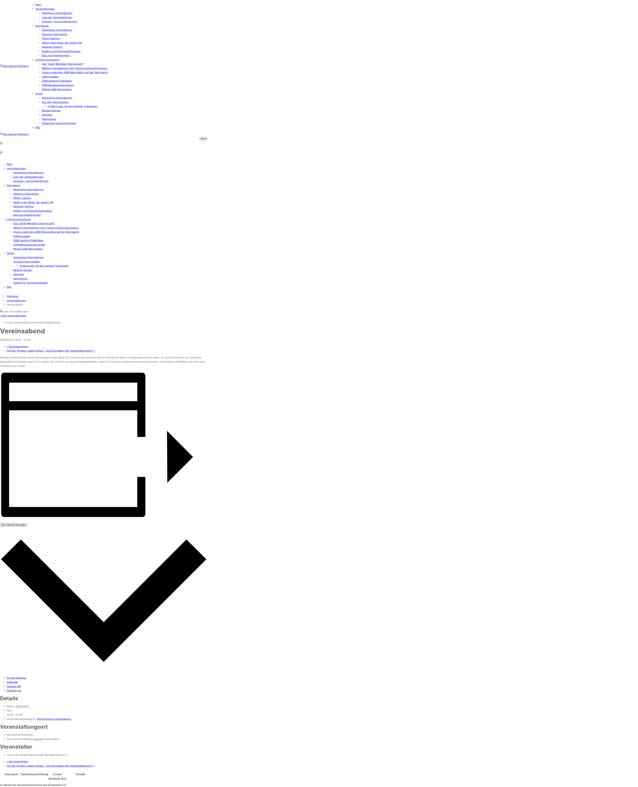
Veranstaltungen (16, 300)
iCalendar (12, 682)
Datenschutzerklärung (34, 774)
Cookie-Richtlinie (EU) (57, 776)
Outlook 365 (14, 686)
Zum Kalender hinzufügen (13, 525)
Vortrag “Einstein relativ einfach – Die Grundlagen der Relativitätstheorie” (51, 350)
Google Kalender (16, 677)
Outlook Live (14, 690)
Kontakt (80, 774)
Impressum (11, 774)
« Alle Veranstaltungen (13, 315)
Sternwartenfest (17, 346)
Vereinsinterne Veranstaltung (54, 719)
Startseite (12, 296)
